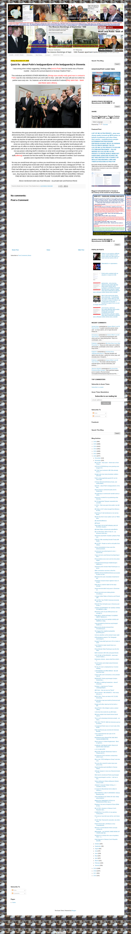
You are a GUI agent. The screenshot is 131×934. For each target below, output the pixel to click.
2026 (95, 441)
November (98, 460)
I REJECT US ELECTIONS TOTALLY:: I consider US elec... (105, 785)
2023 (95, 449)
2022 (95, 451)
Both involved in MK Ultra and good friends (106, 653)
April (96, 858)
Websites (30, 55)
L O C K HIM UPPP (100, 749)
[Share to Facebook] (65, 186)
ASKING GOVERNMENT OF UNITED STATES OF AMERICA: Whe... (107, 608)
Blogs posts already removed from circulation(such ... (104, 627)
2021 (95, 453)
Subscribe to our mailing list (106, 396)
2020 (95, 456)
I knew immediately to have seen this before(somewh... (105, 548)
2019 (95, 868)
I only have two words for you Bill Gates (105, 712)
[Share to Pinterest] (67, 186)
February (97, 863)
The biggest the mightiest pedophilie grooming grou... (105, 631)
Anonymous (95, 335)
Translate (105, 124)
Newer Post (15, 250)
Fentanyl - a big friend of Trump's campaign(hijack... (104, 687)
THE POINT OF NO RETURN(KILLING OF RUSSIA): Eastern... (106, 526)
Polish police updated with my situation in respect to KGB (110, 274)
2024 (95, 446)
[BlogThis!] (61, 186)
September (98, 846)
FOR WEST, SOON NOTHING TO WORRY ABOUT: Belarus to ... (106, 616)
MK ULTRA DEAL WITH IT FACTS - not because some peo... (105, 532)
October (97, 844)
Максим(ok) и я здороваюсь (109, 263)
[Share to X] (63, 186)
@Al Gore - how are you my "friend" (104, 690)
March (97, 860)
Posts (95, 413)
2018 (95, 871)
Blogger (74, 910)
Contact (47, 55)
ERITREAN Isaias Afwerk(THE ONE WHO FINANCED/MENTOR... (106, 738)
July (96, 851)
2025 (95, 444)
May (96, 856)
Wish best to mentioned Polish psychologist (107, 775)
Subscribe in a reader (98, 387)
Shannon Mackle (96, 368)
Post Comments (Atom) (24, 255)
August (97, 848)
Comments (97, 416)
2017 (95, 873)
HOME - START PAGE (16, 55)
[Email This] (59, 186)
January (97, 865)
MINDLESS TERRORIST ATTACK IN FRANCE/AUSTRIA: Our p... (105, 801)
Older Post (81, 250)
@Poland (97, 523)
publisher (94, 343)
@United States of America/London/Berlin (106, 529)
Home (48, 250)
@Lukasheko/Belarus (101, 520)
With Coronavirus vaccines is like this (105, 570)
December (98, 458)
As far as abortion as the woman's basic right (107, 635)
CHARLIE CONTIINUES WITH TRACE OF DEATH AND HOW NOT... (106, 746)
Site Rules (39, 55)
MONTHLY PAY (58, 55)
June (96, 853)
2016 (95, 875)
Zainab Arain (95, 326)
